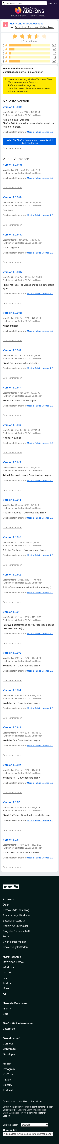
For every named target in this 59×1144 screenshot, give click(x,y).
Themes (32, 15)
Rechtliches (36, 1101)
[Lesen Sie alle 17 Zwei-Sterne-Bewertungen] (29, 57)
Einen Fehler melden (14, 941)
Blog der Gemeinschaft (16, 931)
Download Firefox (13, 961)
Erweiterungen (18, 15)
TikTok (7, 1079)
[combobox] (24, 3)
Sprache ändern (10, 1125)
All (4, 993)
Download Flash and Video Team (34, 27)
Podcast (8, 1090)
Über (6, 904)
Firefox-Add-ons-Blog (16, 910)
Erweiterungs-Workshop (17, 915)
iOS (5, 977)
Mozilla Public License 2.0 (40, 132)
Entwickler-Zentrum (14, 920)
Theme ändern (10, 1130)
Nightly (7, 1008)
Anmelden (52, 3)
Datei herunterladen (12, 148)
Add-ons (8, 899)
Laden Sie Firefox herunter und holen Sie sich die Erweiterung (29, 141)
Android (7, 983)
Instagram (9, 1069)
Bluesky (7, 1084)
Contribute (9, 1048)
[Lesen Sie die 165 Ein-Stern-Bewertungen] (29, 61)
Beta (5, 1013)
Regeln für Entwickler (15, 925)
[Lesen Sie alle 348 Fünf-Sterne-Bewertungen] (29, 45)
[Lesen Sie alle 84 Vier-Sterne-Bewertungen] (29, 49)
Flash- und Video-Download (27, 23)
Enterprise (9, 1028)
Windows (8, 967)
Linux (6, 988)
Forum (6, 936)
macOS (7, 972)
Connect (8, 1043)
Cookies (23, 1101)
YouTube (8, 1074)
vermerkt (26, 1107)
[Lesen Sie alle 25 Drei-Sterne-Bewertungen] (29, 53)
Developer (9, 1054)
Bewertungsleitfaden (15, 947)
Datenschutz (9, 1101)
